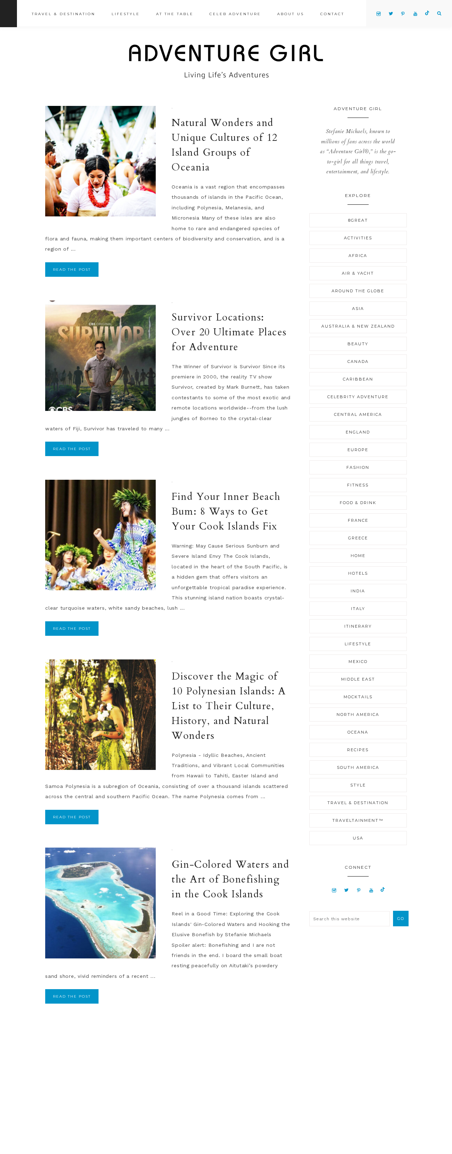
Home (358, 555)
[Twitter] (346, 890)
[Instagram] (334, 890)
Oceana (357, 732)
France (358, 520)
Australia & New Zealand (358, 326)
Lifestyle (358, 643)
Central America (358, 414)
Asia (358, 308)
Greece (358, 538)
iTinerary (358, 626)
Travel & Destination (357, 802)
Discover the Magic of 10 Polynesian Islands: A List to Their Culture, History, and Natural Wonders (229, 706)
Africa (358, 255)
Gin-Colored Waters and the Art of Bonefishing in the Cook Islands (230, 879)
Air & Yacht (358, 273)
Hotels (358, 573)
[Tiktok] (382, 890)
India (358, 590)
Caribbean (358, 379)
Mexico (358, 661)
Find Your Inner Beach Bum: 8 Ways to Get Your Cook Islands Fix (226, 511)
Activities (358, 237)
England (358, 432)
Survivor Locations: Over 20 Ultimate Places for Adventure (229, 332)
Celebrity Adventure (357, 396)
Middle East (358, 679)
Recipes (358, 749)
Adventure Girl (226, 61)
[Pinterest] (359, 890)
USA (358, 838)
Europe (357, 449)
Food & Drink (358, 502)
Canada (358, 361)
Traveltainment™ (357, 820)
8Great (358, 220)
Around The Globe (358, 290)
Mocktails (358, 696)
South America (358, 767)
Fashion (357, 467)
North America (358, 714)
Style (358, 785)
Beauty (357, 343)
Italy (358, 608)
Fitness (358, 485)
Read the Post (72, 269)
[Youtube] (371, 890)
